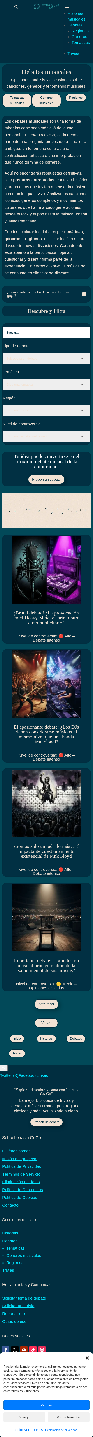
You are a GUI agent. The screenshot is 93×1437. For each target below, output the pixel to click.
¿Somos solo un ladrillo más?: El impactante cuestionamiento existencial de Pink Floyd (46, 851)
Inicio (17, 1038)
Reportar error (15, 1313)
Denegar (24, 1417)
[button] (87, 1358)
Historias (46, 1038)
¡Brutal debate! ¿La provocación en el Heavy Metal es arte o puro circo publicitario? (46, 617)
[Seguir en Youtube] (24, 1349)
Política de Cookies (19, 1197)
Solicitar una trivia (18, 1306)
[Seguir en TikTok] (33, 1349)
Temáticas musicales (17, 100)
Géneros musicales (46, 100)
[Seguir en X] (15, 1349)
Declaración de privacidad (61, 1430)
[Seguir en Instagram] (42, 1349)
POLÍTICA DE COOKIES (28, 1430)
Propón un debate (46, 479)
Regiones (80, 31)
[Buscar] (16, 7)
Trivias (73, 53)
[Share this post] (4, 1068)
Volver (46, 1023)
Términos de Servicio (21, 1174)
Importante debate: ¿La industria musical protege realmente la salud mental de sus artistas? (46, 965)
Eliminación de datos (21, 1182)
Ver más (46, 1004)
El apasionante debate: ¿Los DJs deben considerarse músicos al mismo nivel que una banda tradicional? (46, 734)
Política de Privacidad (21, 1166)
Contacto (10, 1205)
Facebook (27, 1075)
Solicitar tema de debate (24, 1298)
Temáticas (81, 42)
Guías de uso (14, 1321)
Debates (75, 25)
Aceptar (46, 1405)
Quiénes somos (16, 1151)
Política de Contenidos (22, 1190)
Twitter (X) (9, 1075)
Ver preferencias (68, 1417)
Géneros (79, 36)
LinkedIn (44, 1075)
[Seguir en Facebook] (5, 1349)
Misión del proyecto (19, 1159)
